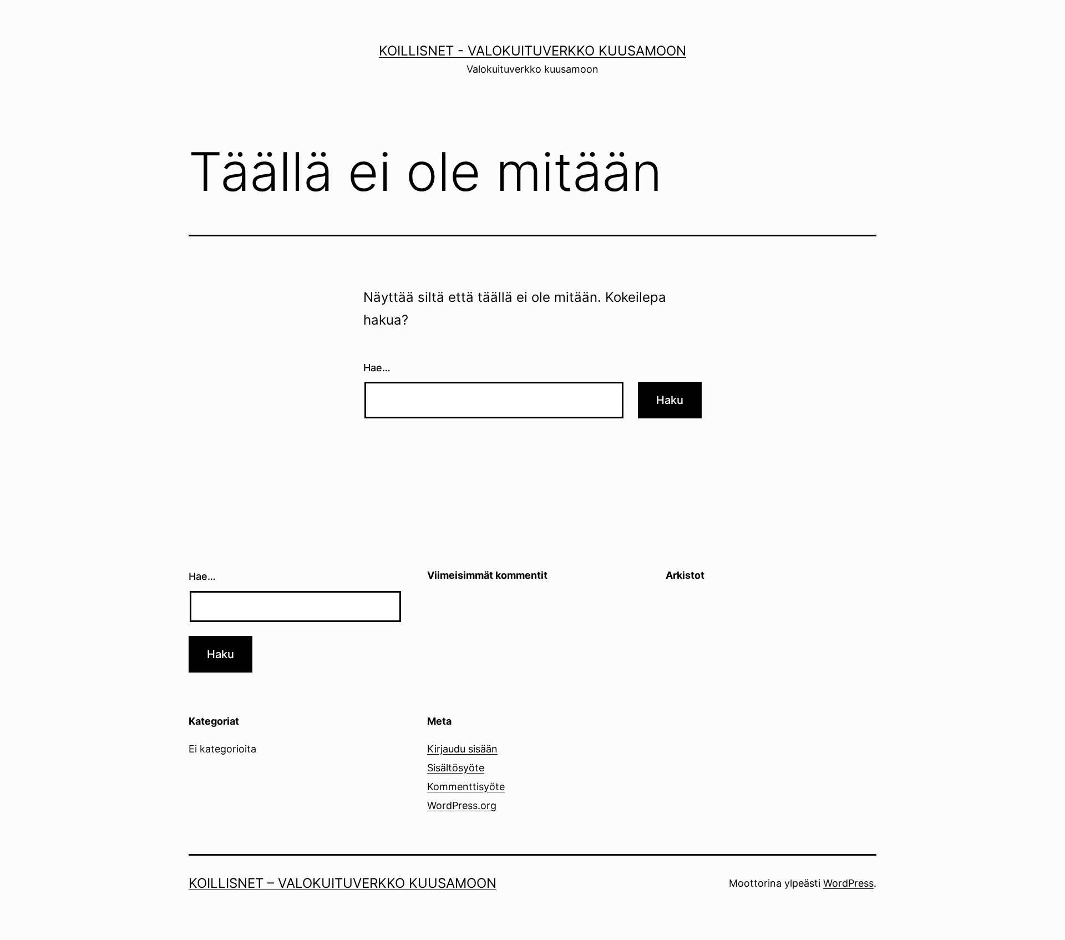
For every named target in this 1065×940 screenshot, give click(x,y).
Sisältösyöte (455, 768)
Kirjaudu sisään (462, 749)
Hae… (376, 367)
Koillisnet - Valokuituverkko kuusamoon (532, 51)
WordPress (848, 883)
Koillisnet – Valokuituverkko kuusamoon (342, 883)
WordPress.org (461, 805)
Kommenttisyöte (466, 786)
